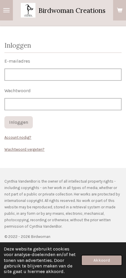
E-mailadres (17, 61)
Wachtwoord (17, 90)
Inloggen (18, 122)
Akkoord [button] (101, 260)
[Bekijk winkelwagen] (119, 10)
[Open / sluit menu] (6, 10)
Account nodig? (17, 137)
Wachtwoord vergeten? (24, 149)
